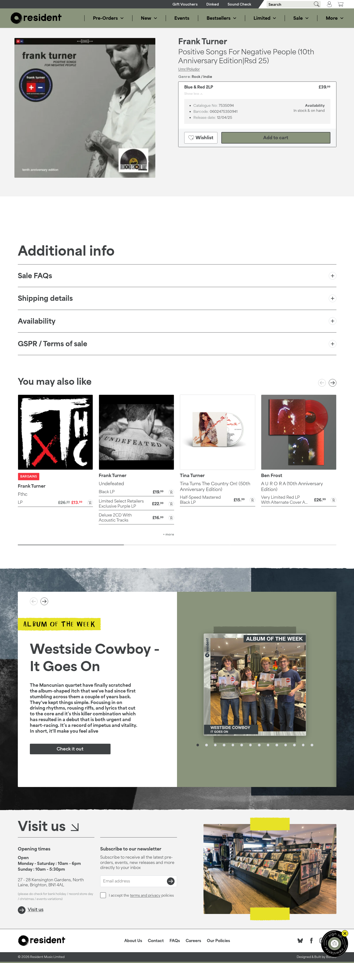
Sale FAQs (35, 276)
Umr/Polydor (189, 69)
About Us (133, 940)
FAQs (175, 940)
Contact (156, 940)
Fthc (22, 494)
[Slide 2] (177, 545)
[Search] (315, 4)
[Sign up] (170, 881)
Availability (36, 321)
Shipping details (45, 298)
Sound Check (239, 4)
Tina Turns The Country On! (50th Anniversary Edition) (215, 486)
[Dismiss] (344, 933)
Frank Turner (202, 41)
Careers (193, 940)
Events (181, 18)
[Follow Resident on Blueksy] (300, 941)
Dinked (212, 4)
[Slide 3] (283, 545)
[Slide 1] (71, 545)
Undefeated (111, 483)
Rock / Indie (202, 77)
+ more (168, 534)
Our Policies (218, 940)
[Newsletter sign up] (334, 943)
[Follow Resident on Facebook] (311, 941)
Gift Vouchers (185, 4)
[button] (55, 502)
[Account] (329, 4)
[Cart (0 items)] (340, 4)
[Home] (36, 18)
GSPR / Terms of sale (52, 344)
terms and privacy (145, 895)
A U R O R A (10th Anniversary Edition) (292, 486)
